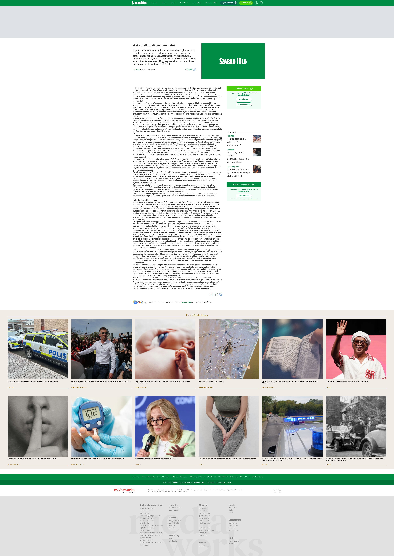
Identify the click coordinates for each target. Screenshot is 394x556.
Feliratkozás (244, 195)
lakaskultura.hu (204, 513)
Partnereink (234, 477)
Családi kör (184, 3)
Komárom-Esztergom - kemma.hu (151, 535)
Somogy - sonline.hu (146, 540)
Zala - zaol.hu (174, 510)
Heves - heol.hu (145, 530)
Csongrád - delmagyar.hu (148, 518)
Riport (173, 3)
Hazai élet (136, 69)
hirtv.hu (172, 525)
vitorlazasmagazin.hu (206, 530)
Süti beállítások (257, 477)
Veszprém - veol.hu (175, 507)
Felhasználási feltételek (197, 477)
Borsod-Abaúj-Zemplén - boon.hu (151, 516)
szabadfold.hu (174, 523)
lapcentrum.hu (234, 530)
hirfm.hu (232, 543)
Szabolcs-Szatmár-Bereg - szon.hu (151, 542)
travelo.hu (202, 525)
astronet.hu (203, 508)
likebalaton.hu (204, 518)
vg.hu (171, 539)
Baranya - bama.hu (146, 511)
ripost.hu (232, 505)
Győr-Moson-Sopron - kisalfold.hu (151, 525)
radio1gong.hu (234, 541)
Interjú (164, 3)
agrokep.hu (173, 541)
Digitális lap (243, 99)
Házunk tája (197, 3)
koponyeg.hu (233, 525)
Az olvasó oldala (211, 3)
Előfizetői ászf (223, 477)
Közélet (154, 3)
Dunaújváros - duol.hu (147, 521)
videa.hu (232, 528)
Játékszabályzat (245, 477)
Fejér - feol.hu (144, 523)
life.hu (231, 510)
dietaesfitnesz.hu (205, 528)
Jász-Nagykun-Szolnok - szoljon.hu (151, 533)
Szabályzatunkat (252, 199)
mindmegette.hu (205, 523)
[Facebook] (256, 2)
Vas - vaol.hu (173, 505)
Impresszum (136, 477)
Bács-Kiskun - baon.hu (147, 508)
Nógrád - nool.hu (145, 538)
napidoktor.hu (204, 521)
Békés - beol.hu (145, 513)
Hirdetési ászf (211, 477)
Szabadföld (186, 302)
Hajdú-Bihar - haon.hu (147, 528)
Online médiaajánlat (148, 477)
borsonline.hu (204, 546)
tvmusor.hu (203, 535)
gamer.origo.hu (204, 516)
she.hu (231, 512)
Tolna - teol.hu (144, 545)
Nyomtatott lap (244, 104)
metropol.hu (233, 507)
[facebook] (275, 491)
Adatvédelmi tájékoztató (179, 477)
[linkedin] (280, 491)
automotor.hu (203, 511)
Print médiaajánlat (163, 477)
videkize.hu (203, 533)
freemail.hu (233, 523)
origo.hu (172, 528)
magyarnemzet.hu (175, 521)
